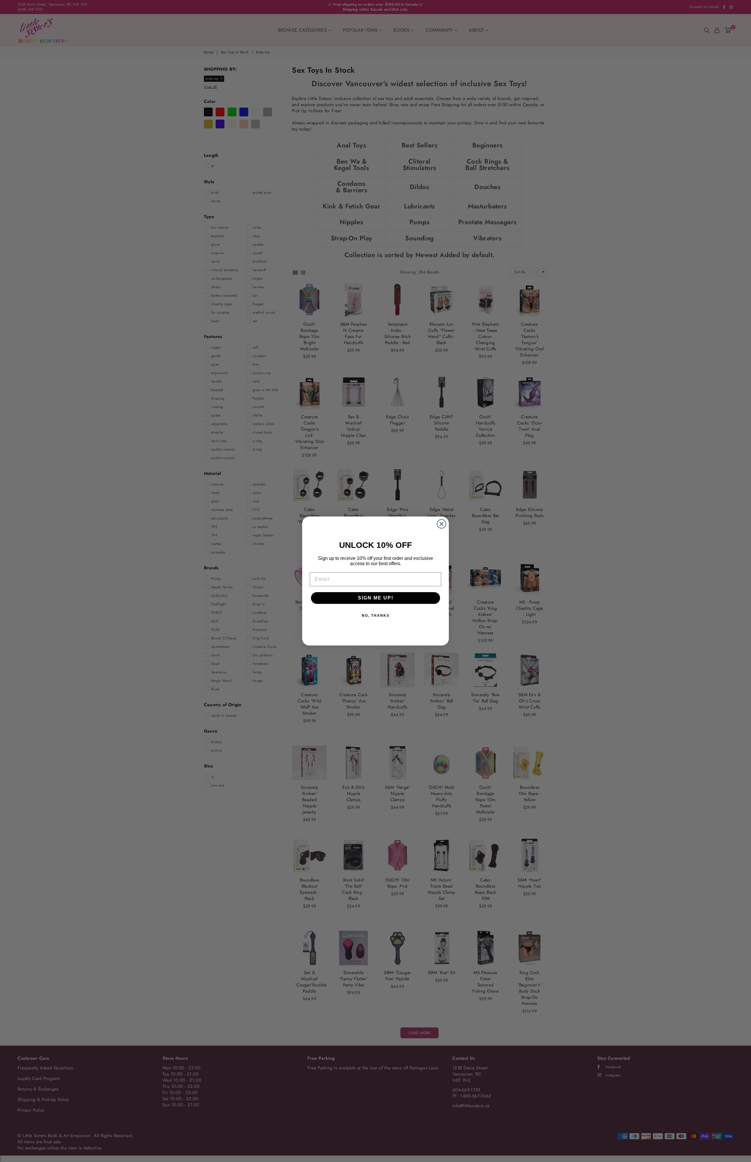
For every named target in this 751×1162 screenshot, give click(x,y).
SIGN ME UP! (375, 597)
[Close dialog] (441, 523)
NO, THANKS (376, 616)
